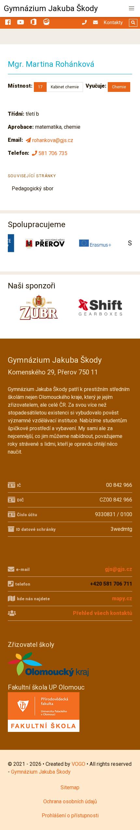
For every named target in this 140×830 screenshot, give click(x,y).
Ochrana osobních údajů (70, 801)
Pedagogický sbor (32, 188)
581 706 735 (52, 153)
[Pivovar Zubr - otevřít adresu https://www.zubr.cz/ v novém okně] (39, 307)
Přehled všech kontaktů (102, 613)
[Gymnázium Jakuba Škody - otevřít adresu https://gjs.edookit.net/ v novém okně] (46, 23)
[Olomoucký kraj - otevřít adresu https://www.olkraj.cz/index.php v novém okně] (48, 678)
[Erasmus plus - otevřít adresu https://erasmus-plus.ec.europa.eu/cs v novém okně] (95, 243)
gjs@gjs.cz (118, 569)
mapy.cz (122, 598)
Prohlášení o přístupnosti (70, 815)
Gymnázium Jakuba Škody (51, 8)
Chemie (119, 87)
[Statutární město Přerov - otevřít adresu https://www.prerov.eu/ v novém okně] (44, 243)
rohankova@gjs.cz (52, 140)
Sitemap (70, 787)
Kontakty (113, 22)
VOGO (78, 764)
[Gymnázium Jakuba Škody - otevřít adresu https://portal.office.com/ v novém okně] (33, 23)
